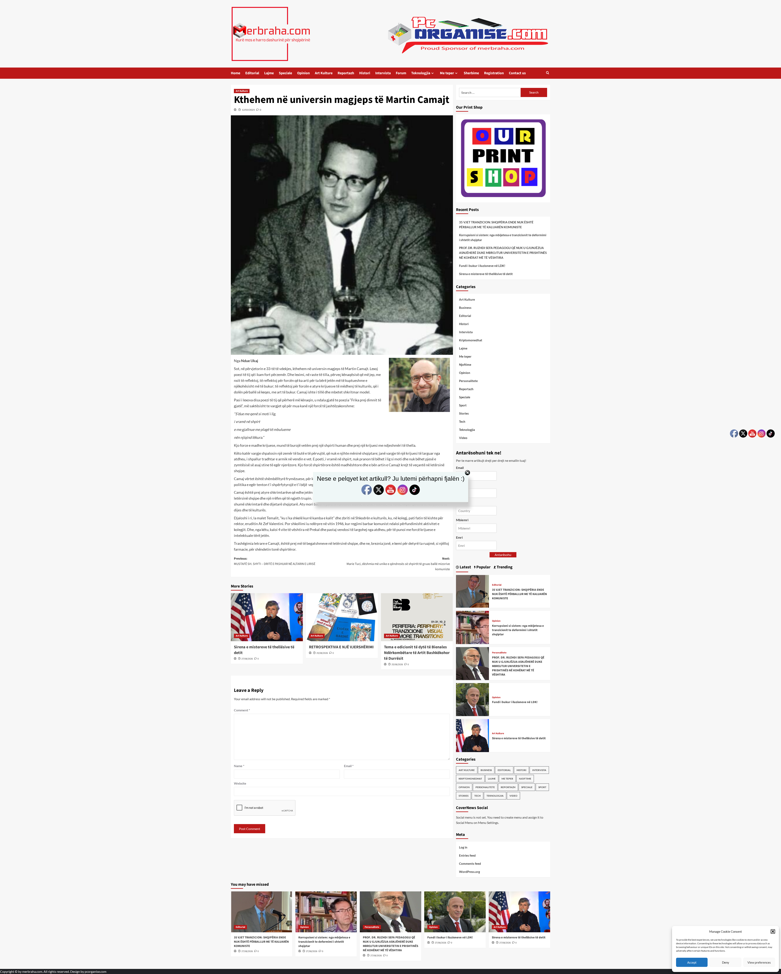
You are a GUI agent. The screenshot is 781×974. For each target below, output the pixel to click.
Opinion (303, 73)
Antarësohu (503, 555)
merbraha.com (32, 971)
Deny (725, 962)
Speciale (285, 73)
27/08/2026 (247, 659)
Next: (398, 563)
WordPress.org (469, 872)
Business (465, 307)
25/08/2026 (322, 653)
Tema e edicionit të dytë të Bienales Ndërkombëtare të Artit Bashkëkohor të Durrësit (417, 652)
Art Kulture (324, 73)
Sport (463, 405)
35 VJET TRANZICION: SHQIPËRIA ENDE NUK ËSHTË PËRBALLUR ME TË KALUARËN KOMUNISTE (496, 224)
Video (463, 438)
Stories (464, 413)
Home (235, 73)
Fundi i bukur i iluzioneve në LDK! (482, 266)
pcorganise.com (95, 971)
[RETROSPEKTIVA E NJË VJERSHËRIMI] (342, 617)
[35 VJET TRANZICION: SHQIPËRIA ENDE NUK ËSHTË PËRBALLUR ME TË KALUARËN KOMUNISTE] (472, 591)
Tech (462, 421)
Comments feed (470, 863)
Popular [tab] (483, 567)
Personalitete (468, 381)
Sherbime (471, 73)
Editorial (252, 73)
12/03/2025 (248, 109)
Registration (494, 73)
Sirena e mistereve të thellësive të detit (486, 274)
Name (239, 766)
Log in (463, 847)
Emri (459, 537)
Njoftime (465, 364)
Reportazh (346, 73)
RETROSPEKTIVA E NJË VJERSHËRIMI (341, 647)
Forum (401, 73)
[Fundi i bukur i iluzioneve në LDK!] (472, 699)
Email (348, 766)
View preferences (759, 962)
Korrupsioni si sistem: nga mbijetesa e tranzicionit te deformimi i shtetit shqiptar (502, 237)
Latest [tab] (465, 567)
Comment (242, 710)
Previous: (274, 561)
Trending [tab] (504, 567)
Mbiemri (462, 520)
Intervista (383, 73)
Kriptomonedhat (470, 340)
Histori (364, 73)
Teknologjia (420, 73)
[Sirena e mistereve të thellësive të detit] (267, 617)
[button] (773, 931)
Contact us (517, 73)
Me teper (447, 73)
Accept (692, 962)
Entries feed (467, 855)
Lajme (269, 73)
